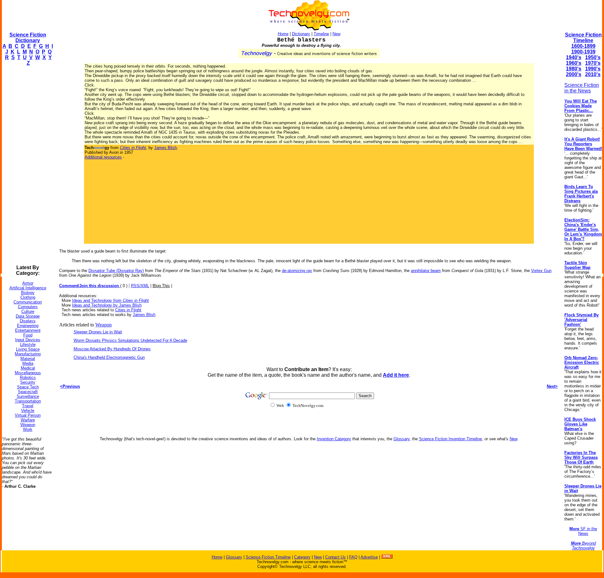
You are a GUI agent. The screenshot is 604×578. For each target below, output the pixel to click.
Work (27, 429)
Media (27, 363)
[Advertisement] (27, 165)
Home (283, 33)
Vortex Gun (541, 270)
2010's (593, 74)
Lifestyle (28, 344)
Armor (27, 283)
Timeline (321, 33)
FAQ (353, 557)
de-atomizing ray (297, 270)
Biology (28, 292)
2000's (573, 74)
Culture (27, 311)
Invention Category (334, 438)
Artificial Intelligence (27, 288)
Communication (28, 302)
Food (27, 335)
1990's (593, 68)
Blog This (161, 285)
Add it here (396, 375)
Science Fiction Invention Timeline (450, 438)
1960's (573, 63)
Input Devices (27, 339)
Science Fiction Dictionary (27, 37)
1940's (573, 57)
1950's (593, 57)
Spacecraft (28, 391)
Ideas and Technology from (110, 300)
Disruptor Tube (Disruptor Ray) (116, 270)
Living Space (28, 349)
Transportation (28, 401)
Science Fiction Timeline (583, 37)
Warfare (28, 420)
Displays (28, 321)
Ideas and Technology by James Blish (107, 305)
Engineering (27, 325)
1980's (573, 68)
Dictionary (301, 33)
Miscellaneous (28, 372)
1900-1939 (583, 51)
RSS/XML (140, 285)
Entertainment (28, 330)
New (336, 33)
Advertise (369, 557)
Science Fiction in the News (581, 87)
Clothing (27, 297)
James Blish (165, 147)
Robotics (28, 377)
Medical (28, 368)
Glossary (402, 438)
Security (27, 382)
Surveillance (28, 396)
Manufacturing (28, 354)
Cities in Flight (128, 310)
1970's (593, 63)
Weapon (27, 424)
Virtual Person (28, 415)
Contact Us (335, 557)
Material (27, 358)
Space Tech (28, 387)
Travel (27, 405)
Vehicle (27, 410)
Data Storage (28, 316)
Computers (28, 306)
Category (302, 557)
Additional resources (103, 157)
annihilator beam (426, 270)
